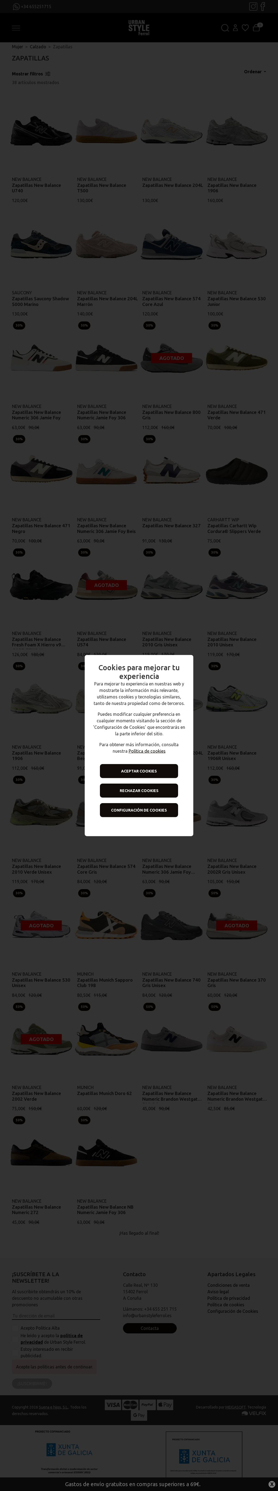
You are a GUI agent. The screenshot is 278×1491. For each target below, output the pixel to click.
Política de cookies (147, 751)
